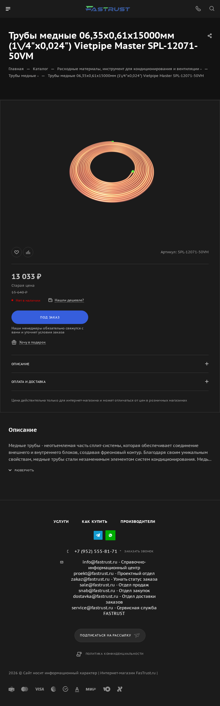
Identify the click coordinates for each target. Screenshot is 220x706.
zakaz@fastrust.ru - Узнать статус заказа (114, 579)
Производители (138, 521)
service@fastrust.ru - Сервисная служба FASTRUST (114, 610)
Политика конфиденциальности (115, 654)
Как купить (94, 521)
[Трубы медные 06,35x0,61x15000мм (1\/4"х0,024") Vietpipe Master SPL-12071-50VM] (110, 172)
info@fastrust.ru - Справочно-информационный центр (114, 564)
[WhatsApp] (110, 535)
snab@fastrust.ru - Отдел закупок (114, 590)
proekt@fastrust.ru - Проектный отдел (114, 573)
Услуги (61, 521)
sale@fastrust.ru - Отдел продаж (114, 585)
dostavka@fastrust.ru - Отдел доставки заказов (114, 599)
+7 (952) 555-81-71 (95, 551)
